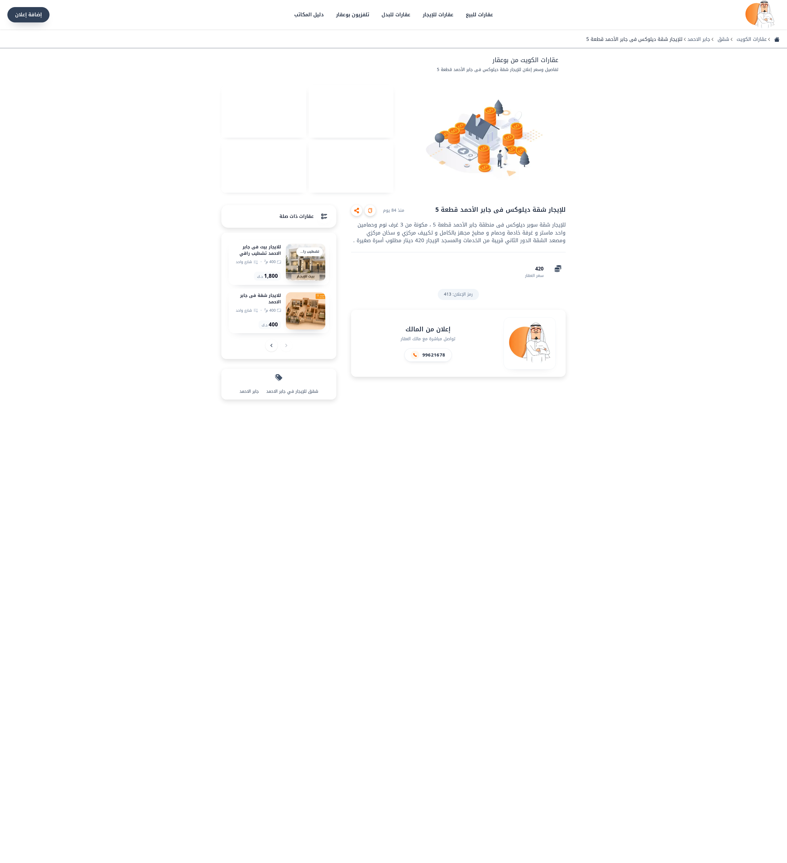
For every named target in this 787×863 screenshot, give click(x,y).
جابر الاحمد (698, 39)
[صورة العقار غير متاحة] (481, 139)
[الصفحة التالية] (271, 345)
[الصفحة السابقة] (286, 345)
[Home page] (760, 15)
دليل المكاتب (309, 14)
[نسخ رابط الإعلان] (370, 210)
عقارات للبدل (396, 14)
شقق (723, 39)
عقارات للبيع (479, 14)
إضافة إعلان (28, 14)
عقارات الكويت (752, 39)
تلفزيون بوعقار (352, 14)
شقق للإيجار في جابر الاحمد (292, 391)
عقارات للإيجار (438, 14)
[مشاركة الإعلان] (356, 210)
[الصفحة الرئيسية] (777, 39)
